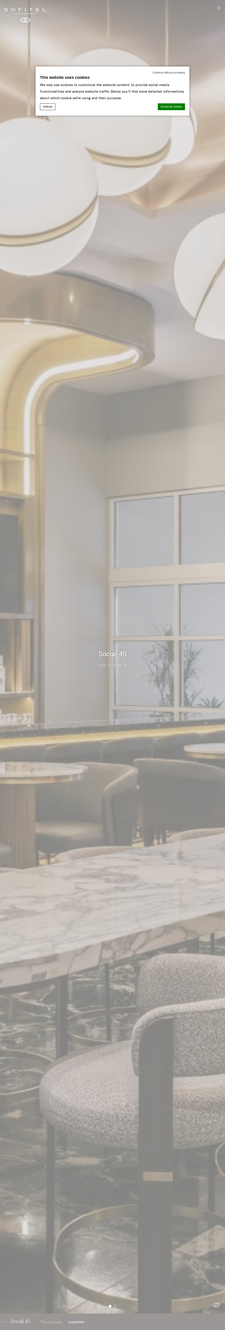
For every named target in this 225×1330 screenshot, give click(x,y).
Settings (48, 106)
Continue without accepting (168, 72)
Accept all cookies (171, 106)
